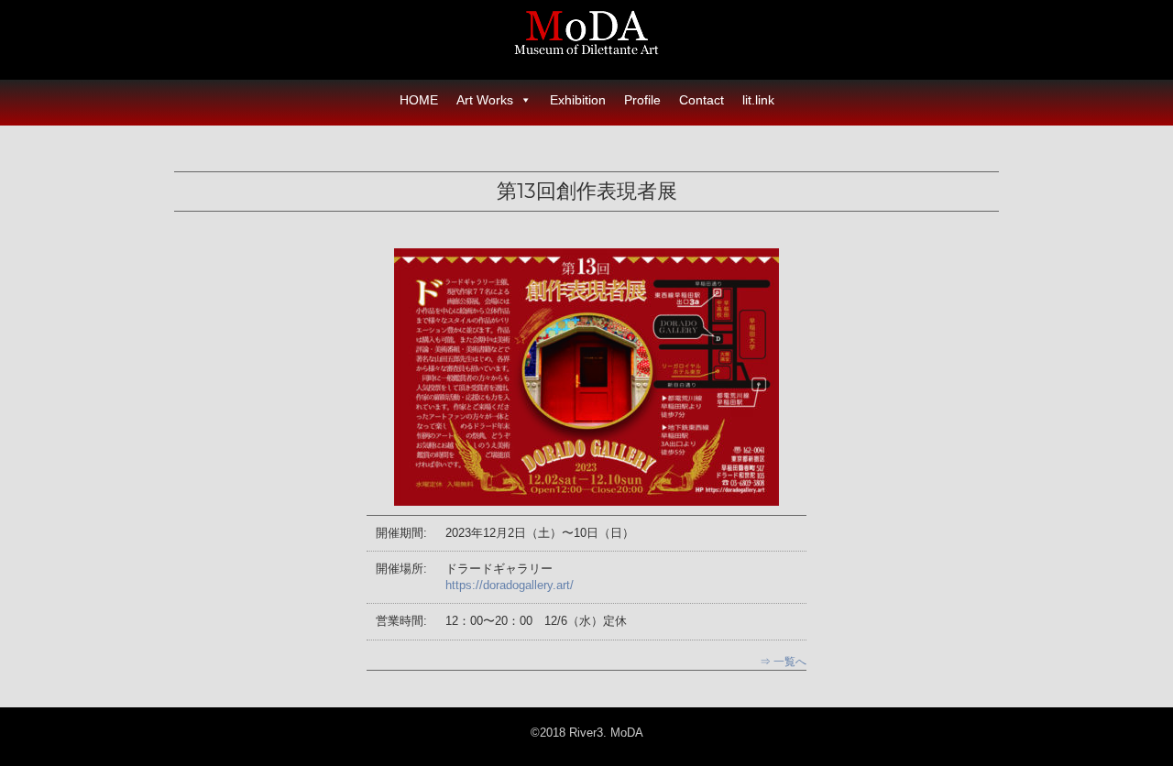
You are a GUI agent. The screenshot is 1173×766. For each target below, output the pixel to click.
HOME (419, 100)
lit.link (758, 100)
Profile (642, 100)
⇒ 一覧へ (783, 661)
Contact (701, 100)
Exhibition (578, 100)
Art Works (484, 100)
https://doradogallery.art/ (509, 585)
